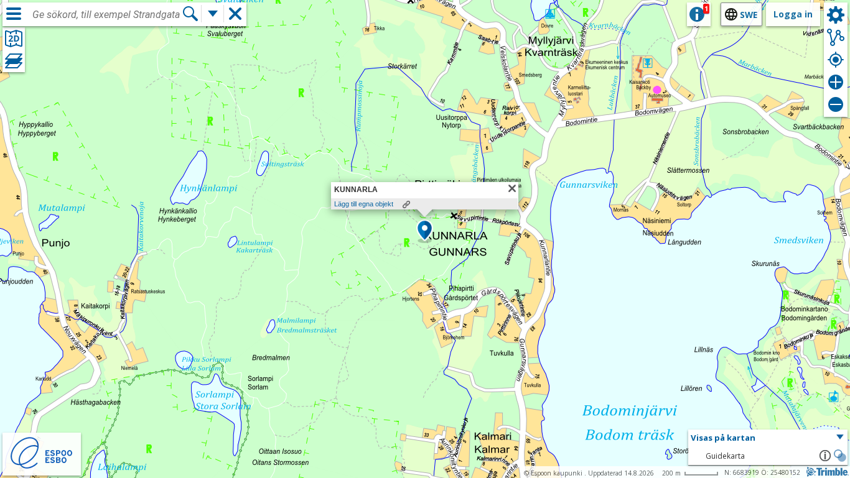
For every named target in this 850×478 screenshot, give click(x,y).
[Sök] (190, 14)
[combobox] (107, 14)
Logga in (793, 14)
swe (748, 15)
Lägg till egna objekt (363, 204)
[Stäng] (512, 188)
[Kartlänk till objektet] (406, 204)
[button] (424, 231)
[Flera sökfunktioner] (213, 14)
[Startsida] (41, 467)
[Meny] (14, 14)
